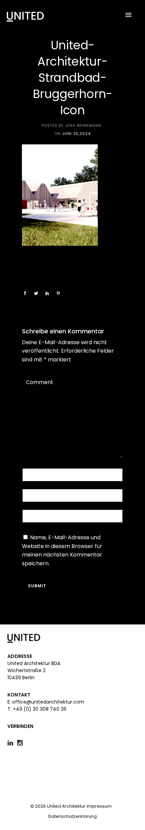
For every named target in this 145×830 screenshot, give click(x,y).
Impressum (99, 806)
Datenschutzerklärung (72, 816)
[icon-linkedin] (12, 743)
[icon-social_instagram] (20, 743)
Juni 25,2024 (76, 133)
